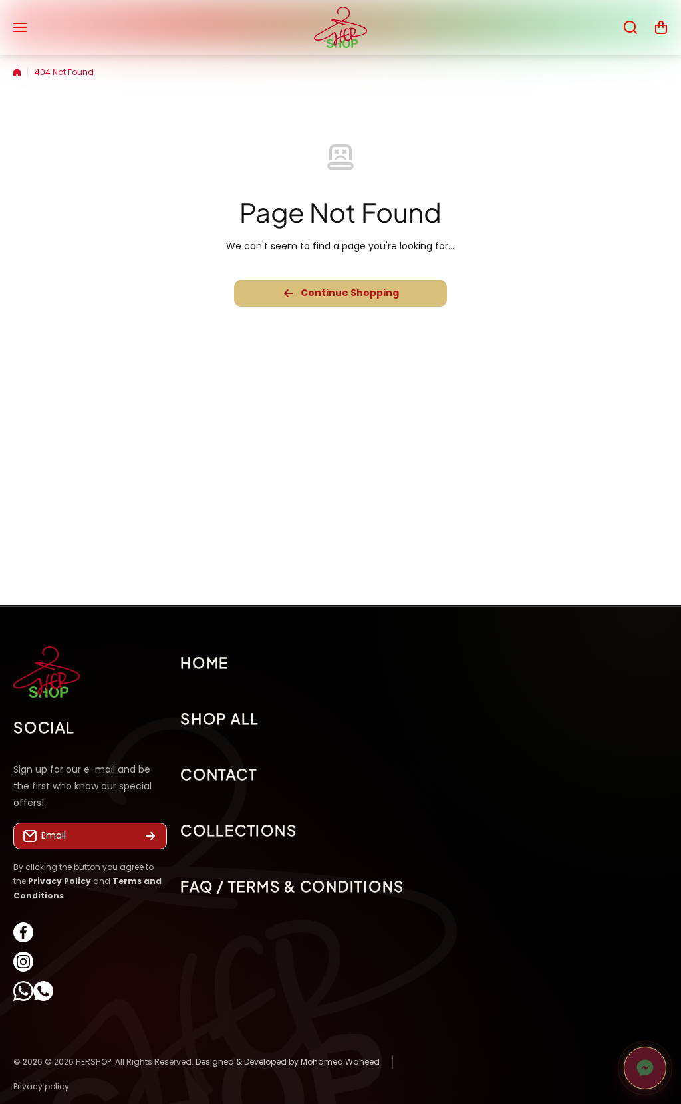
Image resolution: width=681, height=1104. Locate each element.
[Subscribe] (150, 836)
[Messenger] (645, 1068)
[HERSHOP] (340, 27)
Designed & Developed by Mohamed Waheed (288, 1061)
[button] (661, 27)
